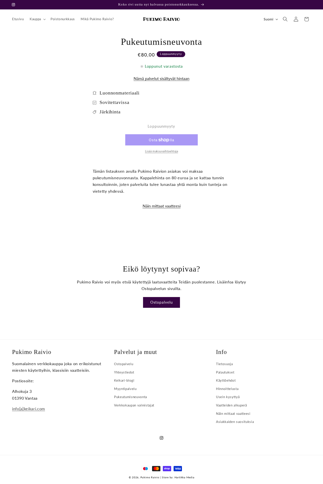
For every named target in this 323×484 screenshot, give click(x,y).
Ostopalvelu (161, 302)
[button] (37, 19)
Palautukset (225, 372)
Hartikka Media (184, 477)
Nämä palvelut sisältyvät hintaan (161, 78)
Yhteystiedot (124, 372)
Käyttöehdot (226, 380)
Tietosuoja (224, 364)
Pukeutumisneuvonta (130, 397)
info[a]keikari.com (28, 408)
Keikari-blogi (124, 380)
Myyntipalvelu (125, 389)
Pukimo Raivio (149, 477)
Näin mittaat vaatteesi (162, 206)
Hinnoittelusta (227, 389)
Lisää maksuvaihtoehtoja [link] (161, 151)
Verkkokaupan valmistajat (134, 405)
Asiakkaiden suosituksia (235, 422)
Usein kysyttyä (228, 397)
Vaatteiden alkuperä (231, 405)
